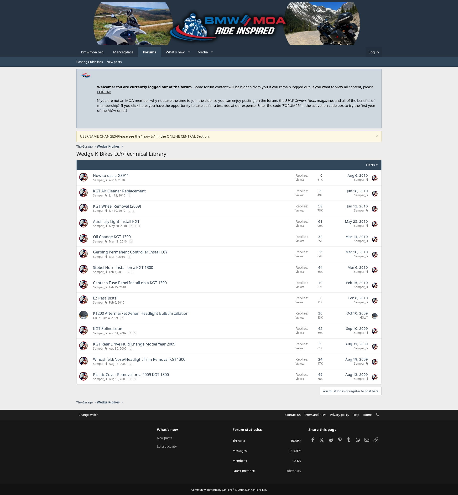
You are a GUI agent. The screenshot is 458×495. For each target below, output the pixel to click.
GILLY (97, 318)
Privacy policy (339, 414)
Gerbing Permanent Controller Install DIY (130, 252)
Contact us (293, 414)
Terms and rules (315, 414)
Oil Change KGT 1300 (112, 236)
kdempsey (293, 471)
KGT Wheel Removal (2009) (117, 206)
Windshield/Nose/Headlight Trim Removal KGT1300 (139, 359)
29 (320, 190)
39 (320, 343)
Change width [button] (88, 414)
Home (367, 414)
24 (320, 359)
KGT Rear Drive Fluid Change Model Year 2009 (134, 344)
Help (356, 414)
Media (203, 52)
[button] (189, 52)
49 (320, 374)
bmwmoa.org (92, 52)
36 (320, 251)
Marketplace (123, 52)
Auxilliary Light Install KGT (116, 221)
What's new (175, 52)
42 (320, 328)
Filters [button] (370, 165)
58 (320, 206)
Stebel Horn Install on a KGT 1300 (123, 267)
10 (320, 282)
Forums (149, 52)
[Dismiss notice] (377, 136)
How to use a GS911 (111, 175)
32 (320, 236)
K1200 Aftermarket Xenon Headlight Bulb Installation (140, 313)
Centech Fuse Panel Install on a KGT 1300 (130, 282)
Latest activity (167, 446)
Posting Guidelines (89, 62)
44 (320, 267)
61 (320, 221)
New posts (114, 62)
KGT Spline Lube (107, 328)
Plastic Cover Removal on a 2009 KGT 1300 (131, 374)
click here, (139, 105)
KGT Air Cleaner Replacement (119, 191)
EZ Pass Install (106, 298)
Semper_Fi (100, 180)
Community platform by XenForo (229, 489)
